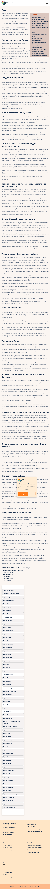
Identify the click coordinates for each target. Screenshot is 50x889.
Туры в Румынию (7, 708)
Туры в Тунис (6, 733)
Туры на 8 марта (31, 842)
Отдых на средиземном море (34, 831)
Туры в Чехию (6, 750)
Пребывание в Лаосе (37, 38)
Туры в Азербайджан (8, 600)
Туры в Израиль (7, 637)
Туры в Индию (7, 640)
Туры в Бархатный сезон (11, 837)
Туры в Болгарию (7, 613)
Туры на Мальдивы (8, 787)
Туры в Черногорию (8, 746)
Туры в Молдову (7, 688)
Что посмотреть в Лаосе (38, 53)
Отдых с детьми (9, 834)
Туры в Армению (7, 610)
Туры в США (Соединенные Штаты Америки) (12, 722)
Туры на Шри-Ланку (8, 800)
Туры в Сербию (7, 711)
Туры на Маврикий (8, 780)
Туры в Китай (6, 671)
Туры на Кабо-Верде (8, 770)
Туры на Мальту (7, 790)
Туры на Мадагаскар (8, 783)
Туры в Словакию (7, 714)
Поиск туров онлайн (8, 572)
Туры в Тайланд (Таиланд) (10, 726)
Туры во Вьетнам (7, 763)
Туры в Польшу (7, 701)
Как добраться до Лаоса (38, 19)
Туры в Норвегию (7, 694)
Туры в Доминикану (8, 630)
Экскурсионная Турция (9, 807)
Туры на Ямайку (7, 804)
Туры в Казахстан (7, 657)
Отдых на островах (9, 832)
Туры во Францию (7, 767)
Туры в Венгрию (7, 617)
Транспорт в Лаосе (36, 40)
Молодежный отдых (10, 842)
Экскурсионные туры (8, 574)
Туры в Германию (7, 620)
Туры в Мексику (7, 684)
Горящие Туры (6, 576)
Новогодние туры (9, 845)
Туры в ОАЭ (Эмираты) (9, 698)
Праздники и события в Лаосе (39, 55)
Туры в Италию (7, 654)
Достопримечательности (11, 866)
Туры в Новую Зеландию (9, 691)
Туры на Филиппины (8, 797)
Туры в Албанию (7, 603)
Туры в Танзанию (7, 730)
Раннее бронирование (10, 850)
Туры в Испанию (7, 651)
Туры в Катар (6, 664)
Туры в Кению (6, 667)
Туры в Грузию (7, 627)
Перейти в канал (22, 493)
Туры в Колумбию (8, 674)
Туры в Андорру (7, 607)
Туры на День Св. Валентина (34, 847)
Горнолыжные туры (8, 578)
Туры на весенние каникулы (34, 845)
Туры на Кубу (6, 777)
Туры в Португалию (8, 704)
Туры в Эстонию (7, 760)
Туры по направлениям (33, 852)
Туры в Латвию (7, 677)
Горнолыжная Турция (8, 590)
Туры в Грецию (7, 624)
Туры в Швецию (7, 756)
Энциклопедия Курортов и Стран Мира (13, 570)
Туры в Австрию (7, 597)
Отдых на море (7, 580)
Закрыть (32, 493)
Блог (6, 874)
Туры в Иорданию (7, 647)
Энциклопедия (8, 872)
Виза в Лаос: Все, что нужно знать (40, 21)
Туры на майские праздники (34, 850)
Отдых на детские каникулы (34, 829)
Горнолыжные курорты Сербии (11, 593)
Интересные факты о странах (12, 877)
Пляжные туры (8, 847)
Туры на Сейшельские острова (11, 793)
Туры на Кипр (6, 773)
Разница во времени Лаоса (38, 17)
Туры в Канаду (7, 661)
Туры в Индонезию (8, 644)
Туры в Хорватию (7, 743)
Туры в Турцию (7, 736)
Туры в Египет (6, 634)
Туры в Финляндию (8, 740)
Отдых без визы (31, 826)
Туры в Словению (7, 718)
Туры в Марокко (7, 681)
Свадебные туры (31, 824)
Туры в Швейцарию (8, 753)
